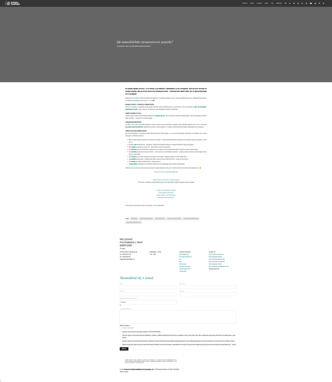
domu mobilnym (135, 98)
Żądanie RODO (182, 271)
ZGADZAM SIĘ (125, 332)
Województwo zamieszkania (129, 299)
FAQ (272, 3)
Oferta (245, 3)
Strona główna (121, 46)
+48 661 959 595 (126, 257)
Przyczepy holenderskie (185, 257)
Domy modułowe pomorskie (216, 254)
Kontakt (279, 3)
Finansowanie (182, 264)
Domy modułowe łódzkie (215, 264)
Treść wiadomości (126, 309)
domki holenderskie (191, 219)
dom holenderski (146, 219)
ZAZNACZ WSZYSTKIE (128, 328)
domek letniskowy (174, 219)
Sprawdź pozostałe (214, 269)
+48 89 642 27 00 (126, 254)
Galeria (259, 3)
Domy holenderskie (184, 254)
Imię (121, 284)
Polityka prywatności (184, 269)
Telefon (182, 291)
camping (134, 219)
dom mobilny (160, 219)
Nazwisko (182, 284)
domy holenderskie (134, 222)
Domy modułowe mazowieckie (217, 261)
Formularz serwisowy (184, 266)
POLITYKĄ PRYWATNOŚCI (154, 332)
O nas (252, 3)
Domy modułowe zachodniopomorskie (219, 266)
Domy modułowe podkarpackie (217, 259)
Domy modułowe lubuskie (215, 257)
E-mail (122, 291)
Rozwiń (124, 337)
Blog (266, 3)
